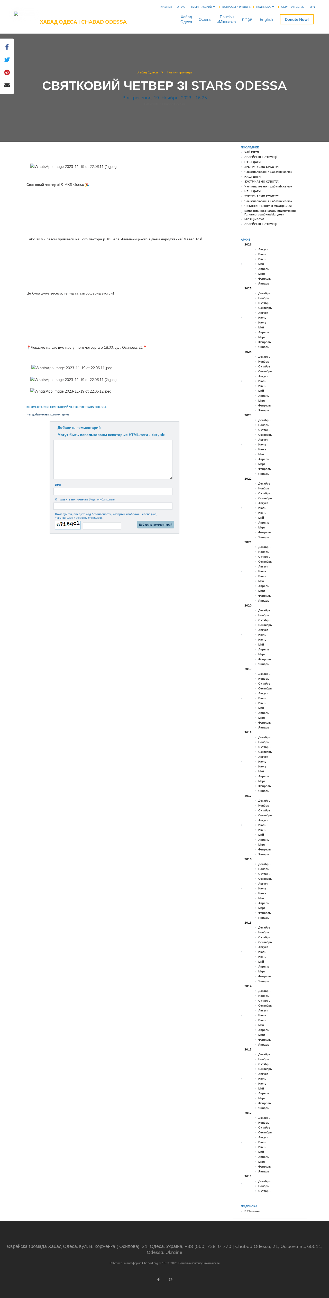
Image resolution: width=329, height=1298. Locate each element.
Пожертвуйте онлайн (297, 19)
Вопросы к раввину (236, 6)
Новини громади (179, 72)
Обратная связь (293, 6)
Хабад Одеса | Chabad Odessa (83, 21)
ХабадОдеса (186, 19)
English (266, 19)
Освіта (205, 19)
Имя (58, 485)
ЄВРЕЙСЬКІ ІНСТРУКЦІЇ (260, 157)
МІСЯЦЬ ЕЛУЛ (254, 219)
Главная (166, 6)
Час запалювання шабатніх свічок (268, 172)
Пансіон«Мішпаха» (226, 19)
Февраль (264, 278)
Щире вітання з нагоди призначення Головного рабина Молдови (270, 212)
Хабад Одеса (147, 72)
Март (261, 274)
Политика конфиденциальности (199, 1263)
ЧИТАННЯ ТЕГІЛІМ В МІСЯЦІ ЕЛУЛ (268, 206)
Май (261, 264)
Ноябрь (263, 298)
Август (263, 249)
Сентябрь (265, 308)
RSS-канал (252, 1211)
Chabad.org (150, 1263)
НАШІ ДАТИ (252, 162)
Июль (262, 254)
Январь (263, 283)
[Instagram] (171, 1279)
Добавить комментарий (79, 427)
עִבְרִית (247, 19)
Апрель (263, 269)
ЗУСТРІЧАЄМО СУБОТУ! (261, 167)
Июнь (262, 259)
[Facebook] (158, 1279)
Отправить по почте (85, 499)
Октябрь (264, 303)
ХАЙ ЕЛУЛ (251, 152)
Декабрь (264, 293)
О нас (181, 6)
